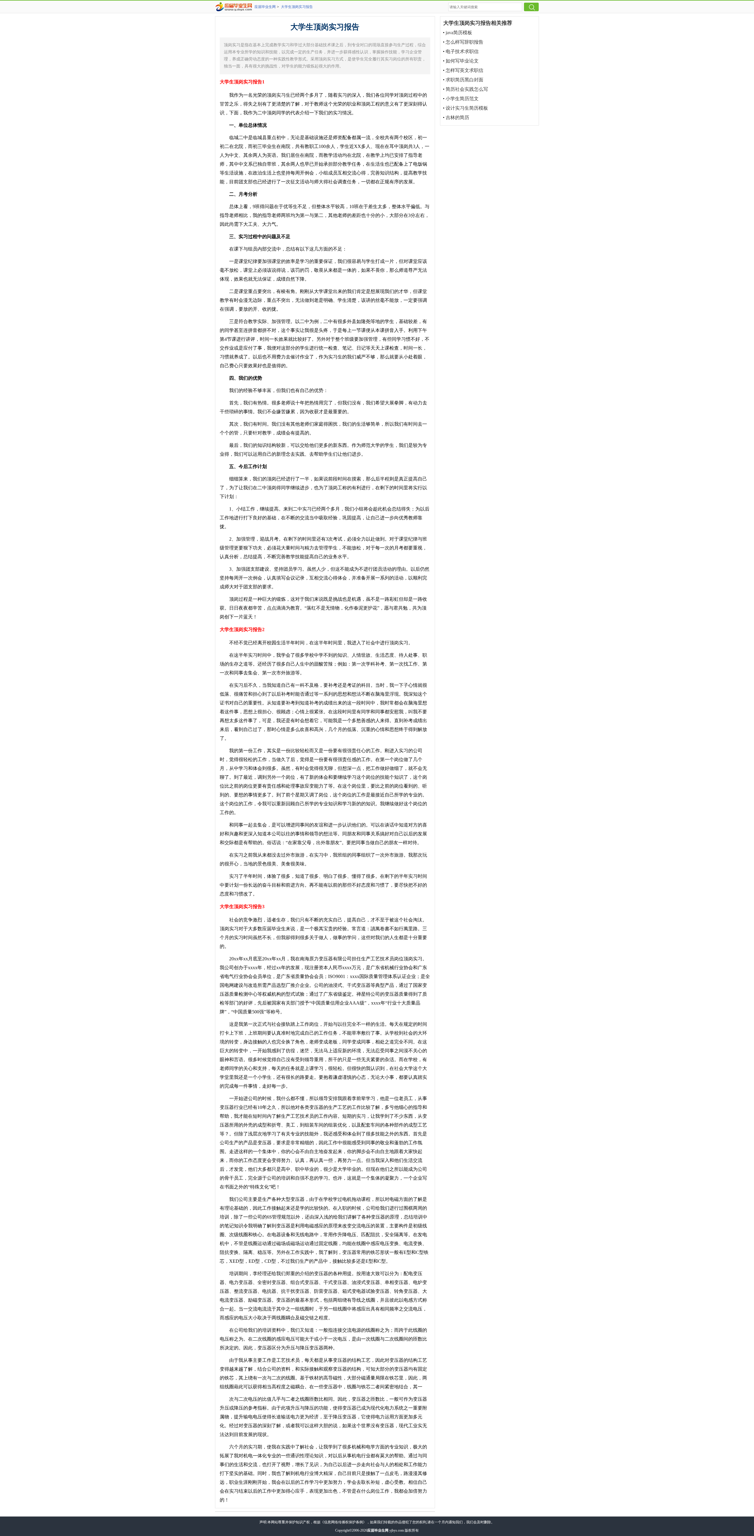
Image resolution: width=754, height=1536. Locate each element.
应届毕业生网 (265, 7)
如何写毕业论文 (462, 60)
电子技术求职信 (462, 51)
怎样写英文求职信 (464, 70)
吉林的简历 (457, 117)
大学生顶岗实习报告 (297, 7)
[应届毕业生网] (234, 7)
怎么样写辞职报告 (464, 42)
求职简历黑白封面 (464, 79)
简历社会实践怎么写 (467, 89)
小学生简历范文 (462, 98)
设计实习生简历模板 (467, 108)
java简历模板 (459, 32)
